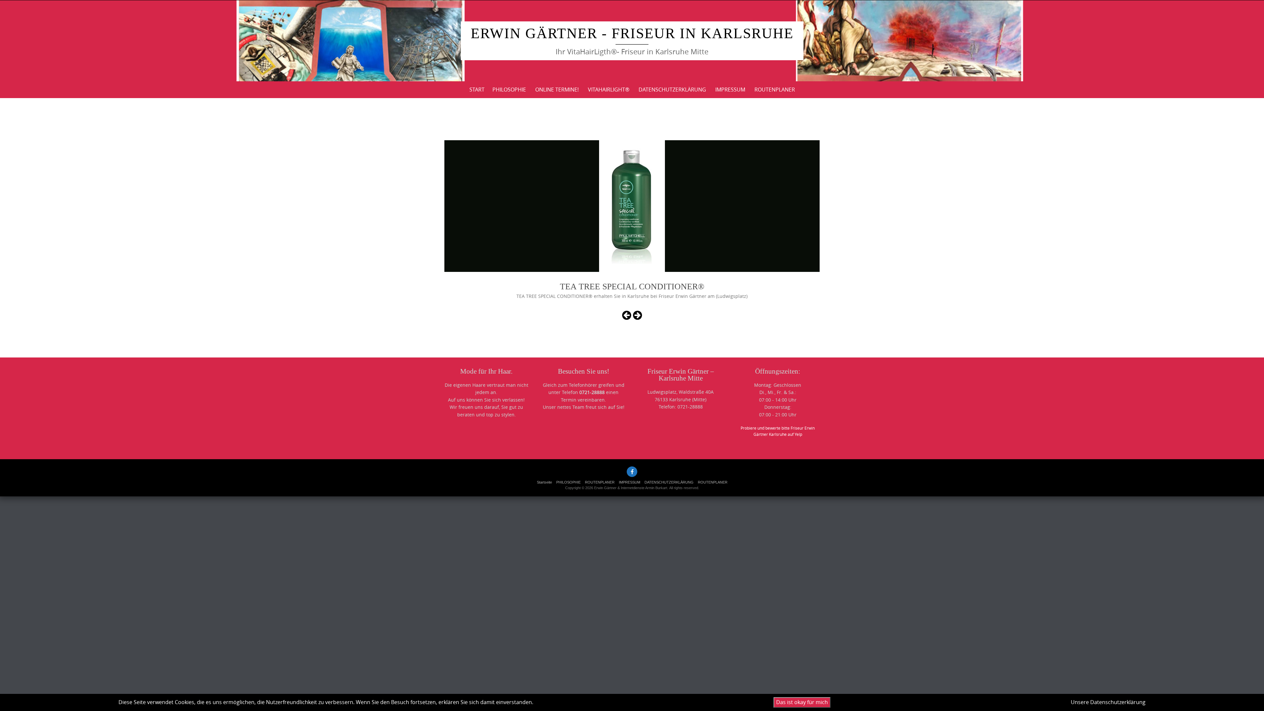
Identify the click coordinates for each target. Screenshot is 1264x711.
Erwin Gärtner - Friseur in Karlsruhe (632, 33)
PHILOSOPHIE (509, 89)
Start (477, 89)
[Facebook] (632, 471)
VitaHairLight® (608, 89)
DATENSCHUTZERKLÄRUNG (672, 89)
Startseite (544, 482)
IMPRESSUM (730, 89)
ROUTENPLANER (774, 89)
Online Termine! (557, 89)
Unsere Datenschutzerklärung (1108, 702)
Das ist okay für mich (802, 702)
